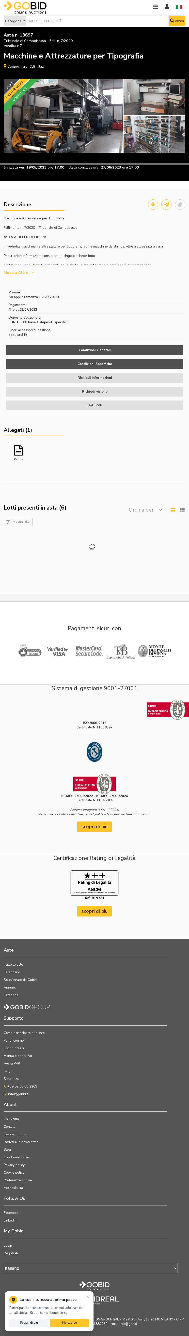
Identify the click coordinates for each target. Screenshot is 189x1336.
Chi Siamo (11, 1119)
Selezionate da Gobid (20, 979)
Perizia (18, 459)
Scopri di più (29, 1322)
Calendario (12, 972)
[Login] (167, 7)
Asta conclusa (80, 167)
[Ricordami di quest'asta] (180, 204)
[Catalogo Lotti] (153, 204)
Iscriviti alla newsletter (21, 1142)
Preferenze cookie (18, 1180)
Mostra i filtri (22, 521)
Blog (7, 1149)
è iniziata (11, 167)
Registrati (11, 1253)
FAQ (7, 1071)
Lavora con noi (15, 1134)
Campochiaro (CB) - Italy (26, 66)
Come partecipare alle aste (24, 1033)
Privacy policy (14, 1165)
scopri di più (94, 826)
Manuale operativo (18, 1055)
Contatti (9, 1126)
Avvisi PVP (12, 1063)
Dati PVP (94, 405)
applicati (16, 334)
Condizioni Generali (95, 350)
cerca (179, 20)
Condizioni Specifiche (95, 364)
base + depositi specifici (47, 322)
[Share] (166, 204)
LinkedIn (10, 1220)
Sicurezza (11, 1078)
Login (8, 1245)
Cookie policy (14, 1172)
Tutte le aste (13, 964)
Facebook (11, 1212)
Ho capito (69, 1322)
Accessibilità (13, 1187)
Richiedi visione (95, 391)
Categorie (13, 21)
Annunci (10, 987)
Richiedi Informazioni (95, 377)
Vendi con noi (14, 1040)
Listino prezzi (14, 1048)
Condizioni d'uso (16, 1157)
